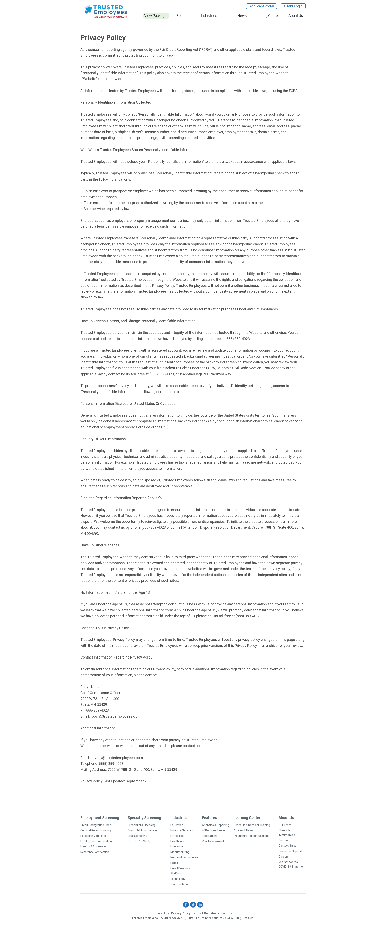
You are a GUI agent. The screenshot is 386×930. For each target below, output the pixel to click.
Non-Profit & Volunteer (184, 857)
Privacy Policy (180, 913)
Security (226, 913)
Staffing (175, 873)
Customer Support (290, 851)
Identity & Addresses (93, 846)
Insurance (176, 846)
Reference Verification (94, 852)
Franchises (177, 835)
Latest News (237, 15)
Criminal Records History (95, 830)
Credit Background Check (96, 825)
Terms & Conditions (205, 913)
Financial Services (181, 830)
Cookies (284, 840)
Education (176, 825)
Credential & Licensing (142, 825)
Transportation (179, 884)
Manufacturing (179, 852)
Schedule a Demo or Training (252, 825)
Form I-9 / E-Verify (139, 841)
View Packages (156, 15)
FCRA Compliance (213, 830)
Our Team (285, 825)
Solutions (183, 15)
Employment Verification (96, 841)
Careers (284, 856)
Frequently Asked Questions (251, 835)
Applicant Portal (261, 6)
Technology (177, 878)
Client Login (293, 6)
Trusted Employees (106, 11)
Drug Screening (137, 835)
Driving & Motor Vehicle (142, 830)
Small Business (180, 868)
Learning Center (266, 15)
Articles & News (243, 830)
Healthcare (177, 841)
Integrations (209, 835)
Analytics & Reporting (215, 825)
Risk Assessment (213, 841)
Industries (209, 15)
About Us (295, 15)
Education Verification (94, 835)
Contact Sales (287, 845)
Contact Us (161, 913)
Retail (174, 862)
